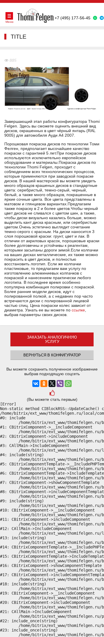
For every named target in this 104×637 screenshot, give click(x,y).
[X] (52, 383)
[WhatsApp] (68, 383)
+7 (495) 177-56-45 (72, 18)
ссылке (78, 310)
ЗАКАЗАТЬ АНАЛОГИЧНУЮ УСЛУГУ (52, 339)
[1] (52, 393)
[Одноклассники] (43, 383)
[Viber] (60, 383)
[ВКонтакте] (35, 383)
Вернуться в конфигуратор (52, 355)
